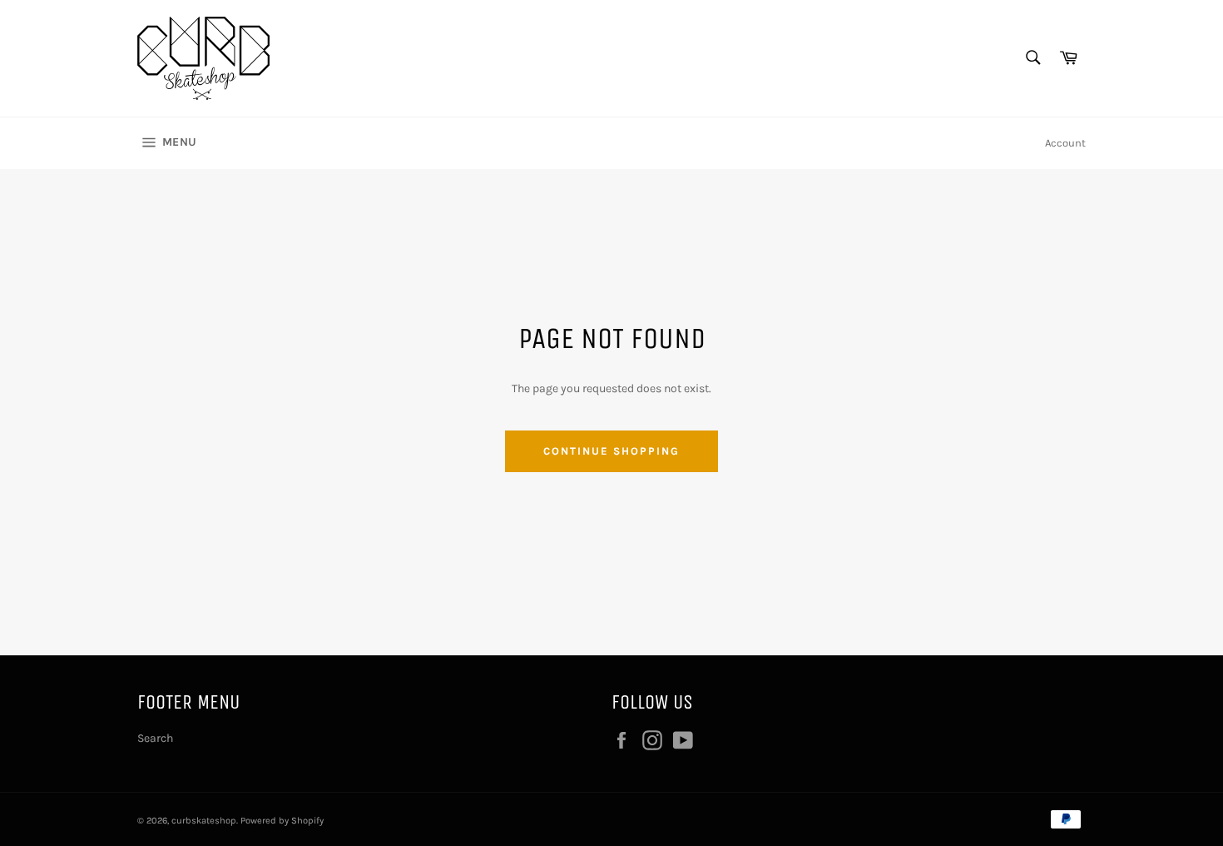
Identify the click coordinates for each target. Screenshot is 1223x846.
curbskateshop (203, 820)
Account (1065, 143)
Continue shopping (611, 451)
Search (155, 738)
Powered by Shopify (282, 820)
